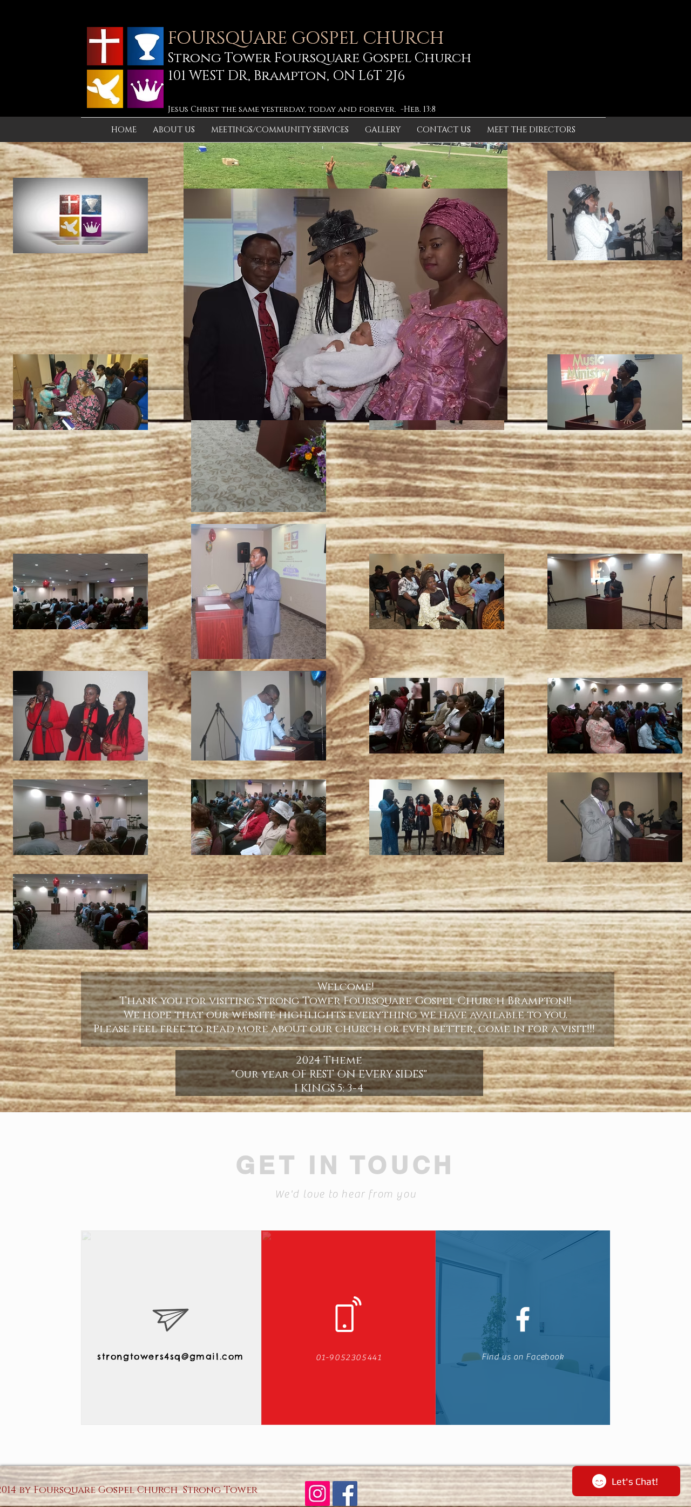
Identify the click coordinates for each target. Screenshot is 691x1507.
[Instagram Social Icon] (317, 1493)
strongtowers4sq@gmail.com (170, 1356)
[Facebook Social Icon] (345, 1493)
